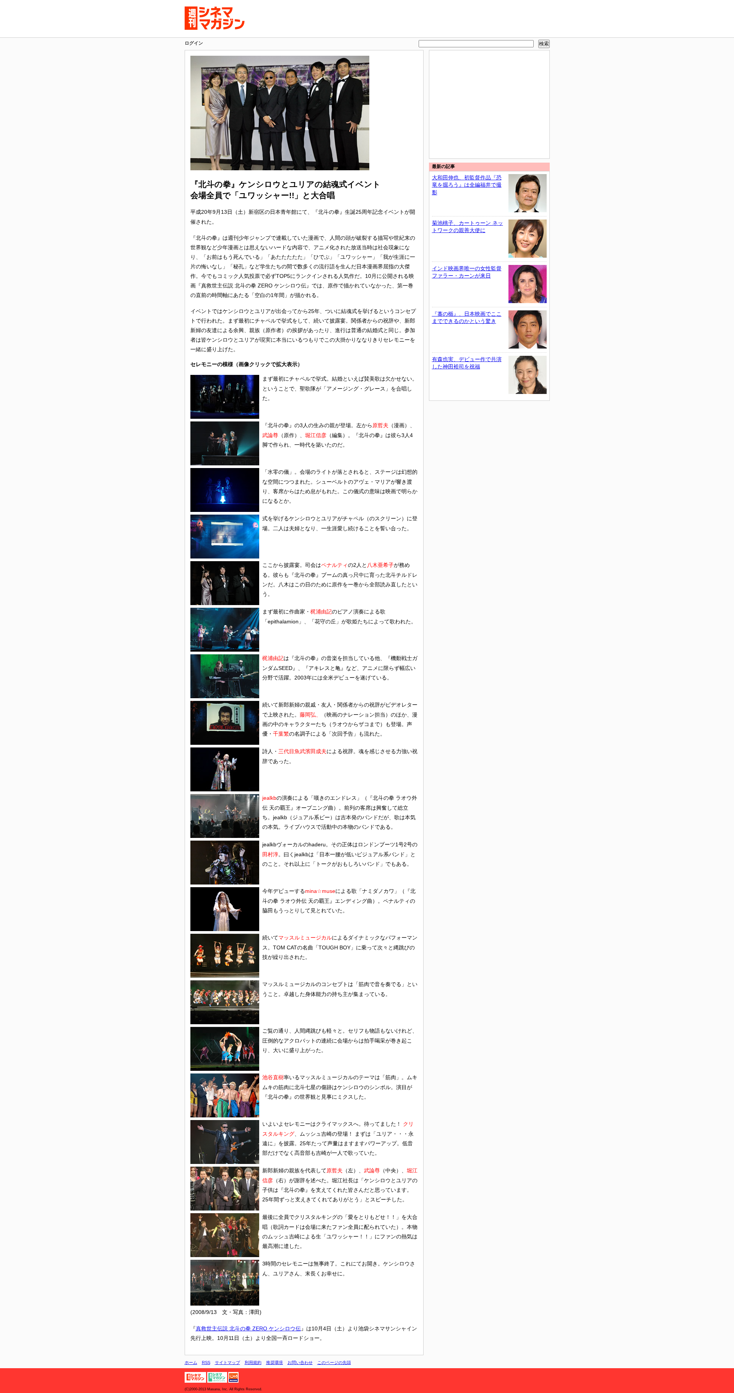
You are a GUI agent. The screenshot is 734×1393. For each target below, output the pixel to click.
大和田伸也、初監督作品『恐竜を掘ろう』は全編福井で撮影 (467, 184)
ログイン (194, 43)
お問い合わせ (300, 1362)
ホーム (191, 1362)
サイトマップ (227, 1362)
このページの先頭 (334, 1362)
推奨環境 (274, 1362)
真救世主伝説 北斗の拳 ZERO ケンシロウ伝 (248, 1328)
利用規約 (253, 1362)
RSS (206, 1362)
